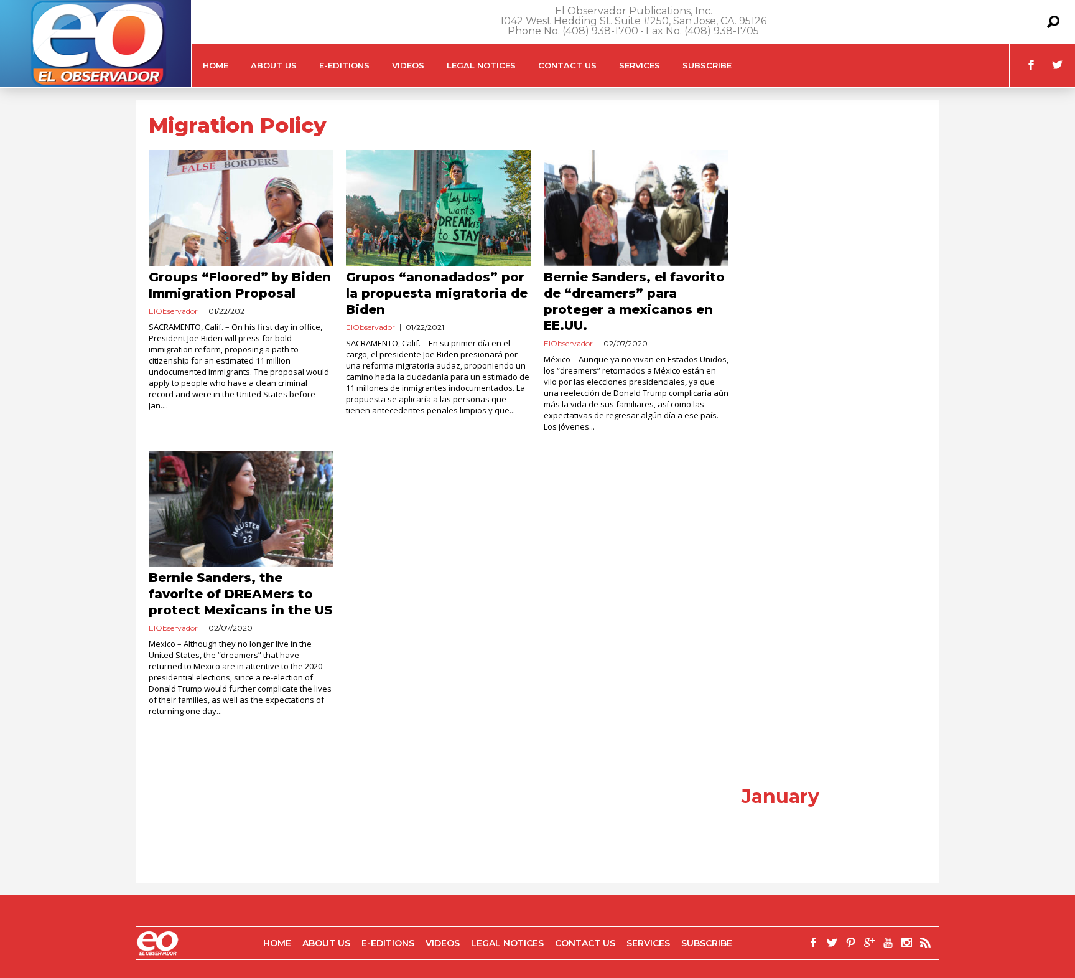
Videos (408, 65)
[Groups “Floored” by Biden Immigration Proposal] (241, 208)
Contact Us (567, 65)
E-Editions (344, 65)
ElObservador (173, 311)
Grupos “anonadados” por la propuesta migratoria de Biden (437, 293)
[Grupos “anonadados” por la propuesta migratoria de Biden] (438, 208)
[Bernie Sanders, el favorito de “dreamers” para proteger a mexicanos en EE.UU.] (636, 208)
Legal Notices (481, 65)
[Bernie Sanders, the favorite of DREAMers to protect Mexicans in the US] (241, 509)
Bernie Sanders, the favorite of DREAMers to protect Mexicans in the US (240, 594)
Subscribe (707, 65)
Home (215, 65)
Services (639, 65)
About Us (274, 65)
